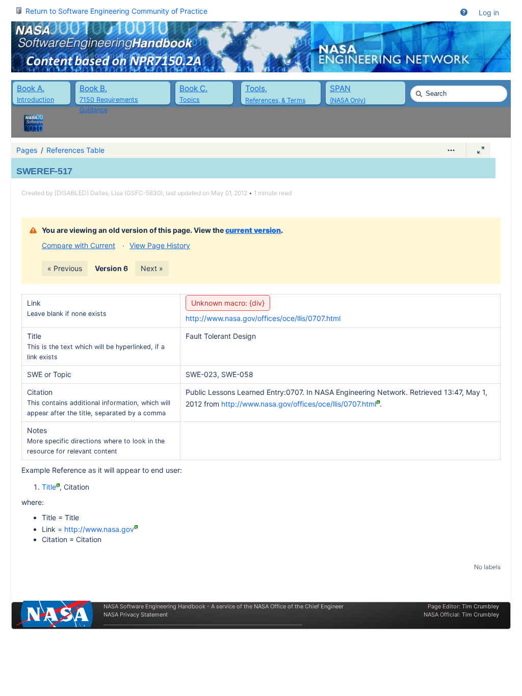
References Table (75, 150)
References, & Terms (275, 100)
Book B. (93, 88)
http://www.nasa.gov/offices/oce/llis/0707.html (263, 318)
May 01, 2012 (229, 193)
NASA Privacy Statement (135, 614)
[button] (464, 12)
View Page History (159, 245)
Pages (26, 150)
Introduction (35, 99)
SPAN (340, 88)
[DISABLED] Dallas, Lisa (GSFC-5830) (109, 193)
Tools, (256, 88)
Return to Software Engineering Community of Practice (116, 11)
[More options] (451, 150)
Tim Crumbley (480, 606)
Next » (152, 268)
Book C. (193, 88)
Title (49, 487)
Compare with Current (78, 245)
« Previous (64, 268)
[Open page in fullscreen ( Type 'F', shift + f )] (481, 150)
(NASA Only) (348, 100)
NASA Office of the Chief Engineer (299, 606)
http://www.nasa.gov (99, 529)
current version (253, 230)
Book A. (30, 88)
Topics (189, 99)
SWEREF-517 (44, 171)
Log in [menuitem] (489, 12)
